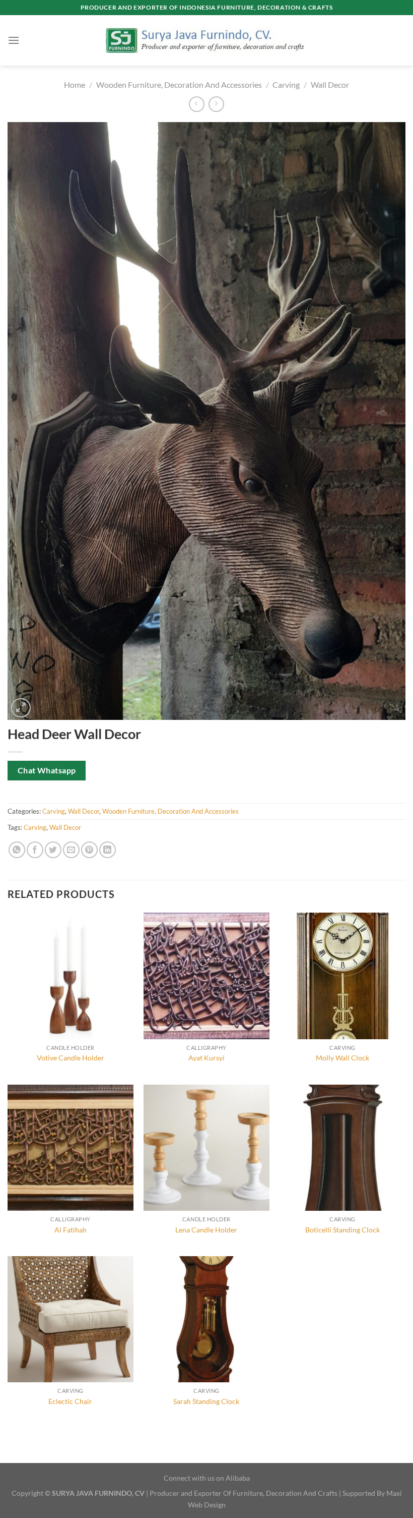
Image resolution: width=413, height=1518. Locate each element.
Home (74, 84)
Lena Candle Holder (206, 1229)
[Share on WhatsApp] (17, 849)
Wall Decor (330, 84)
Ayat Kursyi (206, 1057)
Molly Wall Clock (342, 1057)
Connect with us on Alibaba (207, 1478)
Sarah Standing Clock (206, 1401)
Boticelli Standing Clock (342, 1229)
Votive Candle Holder (70, 1057)
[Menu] (14, 40)
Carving (286, 84)
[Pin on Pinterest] (89, 849)
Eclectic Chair (70, 1401)
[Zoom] (21, 708)
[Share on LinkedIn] (107, 849)
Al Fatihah (70, 1229)
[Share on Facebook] (35, 849)
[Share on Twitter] (53, 849)
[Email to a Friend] (71, 849)
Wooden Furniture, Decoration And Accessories (179, 84)
